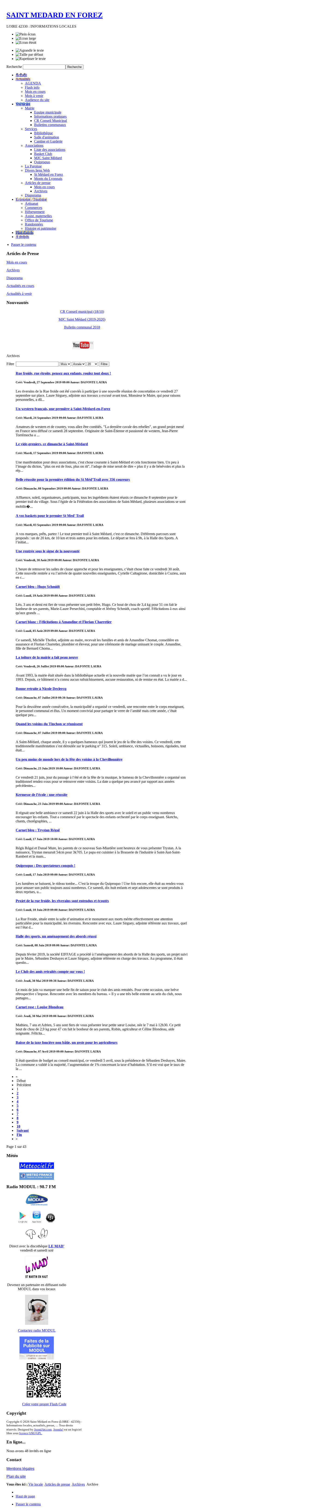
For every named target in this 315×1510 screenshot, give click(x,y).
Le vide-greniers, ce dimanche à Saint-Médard (52, 444)
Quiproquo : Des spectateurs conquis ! (45, 866)
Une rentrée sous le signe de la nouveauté (48, 551)
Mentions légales (20, 1469)
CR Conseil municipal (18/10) (82, 312)
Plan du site (16, 1476)
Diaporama (14, 278)
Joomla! (58, 1429)
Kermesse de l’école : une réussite (41, 795)
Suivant (23, 1130)
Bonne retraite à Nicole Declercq (41, 689)
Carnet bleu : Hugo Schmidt (38, 587)
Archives (13, 270)
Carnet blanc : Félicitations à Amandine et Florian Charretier (64, 622)
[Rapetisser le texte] (31, 59)
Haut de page (25, 1496)
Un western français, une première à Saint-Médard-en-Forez (63, 409)
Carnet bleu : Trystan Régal (37, 830)
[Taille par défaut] (29, 55)
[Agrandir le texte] (30, 50)
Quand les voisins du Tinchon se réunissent (49, 724)
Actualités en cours (20, 286)
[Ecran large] (26, 38)
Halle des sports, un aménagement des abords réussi (56, 936)
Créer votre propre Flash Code (44, 1404)
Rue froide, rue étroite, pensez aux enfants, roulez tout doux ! (63, 373)
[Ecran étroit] (26, 43)
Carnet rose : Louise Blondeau (39, 1007)
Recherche (14, 67)
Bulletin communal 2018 (82, 327)
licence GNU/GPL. (30, 1433)
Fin (19, 1135)
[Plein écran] (26, 34)
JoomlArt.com (43, 1429)
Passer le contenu (23, 244)
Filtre (104, 364)
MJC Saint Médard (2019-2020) (82, 319)
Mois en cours (16, 262)
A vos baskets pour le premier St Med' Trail (50, 516)
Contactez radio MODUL (37, 1330)
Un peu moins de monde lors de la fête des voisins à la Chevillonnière (69, 759)
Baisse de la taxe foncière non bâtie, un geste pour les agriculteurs (66, 1042)
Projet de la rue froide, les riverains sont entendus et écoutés (62, 901)
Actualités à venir (19, 294)
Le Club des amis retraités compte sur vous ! (50, 971)
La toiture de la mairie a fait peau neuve (47, 657)
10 (18, 1126)
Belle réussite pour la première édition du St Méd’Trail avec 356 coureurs (73, 479)
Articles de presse (57, 1484)
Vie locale (35, 1484)
